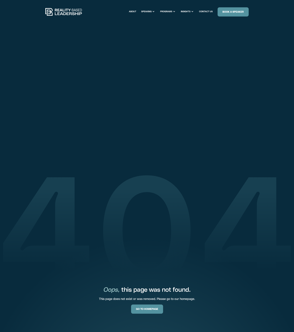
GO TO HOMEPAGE (147, 309)
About (132, 11)
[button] (149, 11)
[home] (63, 12)
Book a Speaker (233, 11)
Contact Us (206, 11)
